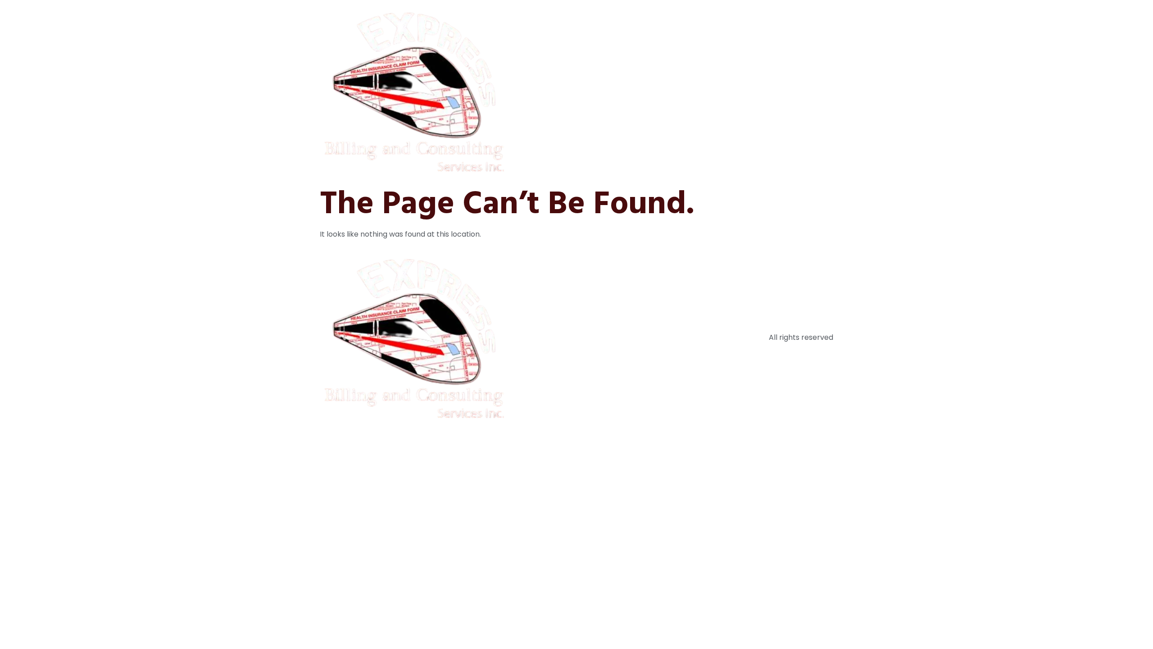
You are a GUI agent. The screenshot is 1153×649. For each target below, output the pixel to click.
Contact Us (806, 91)
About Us (680, 91)
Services (724, 91)
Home (639, 91)
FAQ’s (763, 91)
